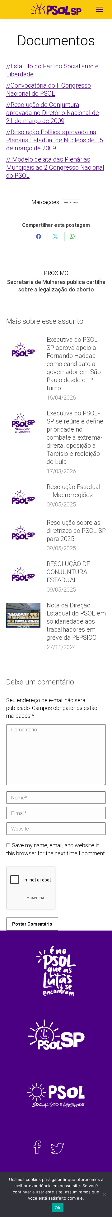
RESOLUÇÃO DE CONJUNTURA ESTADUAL (68, 572)
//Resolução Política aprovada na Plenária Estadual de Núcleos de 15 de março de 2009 (54, 140)
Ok (57, 1207)
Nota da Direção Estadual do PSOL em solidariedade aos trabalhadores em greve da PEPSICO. (76, 621)
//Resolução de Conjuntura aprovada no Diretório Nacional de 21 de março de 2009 (52, 113)
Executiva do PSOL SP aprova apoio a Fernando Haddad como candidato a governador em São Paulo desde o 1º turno (74, 364)
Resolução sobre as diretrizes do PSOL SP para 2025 (76, 530)
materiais (71, 202)
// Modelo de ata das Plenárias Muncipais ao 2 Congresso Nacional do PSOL (55, 167)
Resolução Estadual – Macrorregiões (73, 491)
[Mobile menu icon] (99, 9)
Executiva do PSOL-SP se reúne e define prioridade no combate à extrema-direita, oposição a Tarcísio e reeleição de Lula (75, 437)
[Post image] (23, 349)
